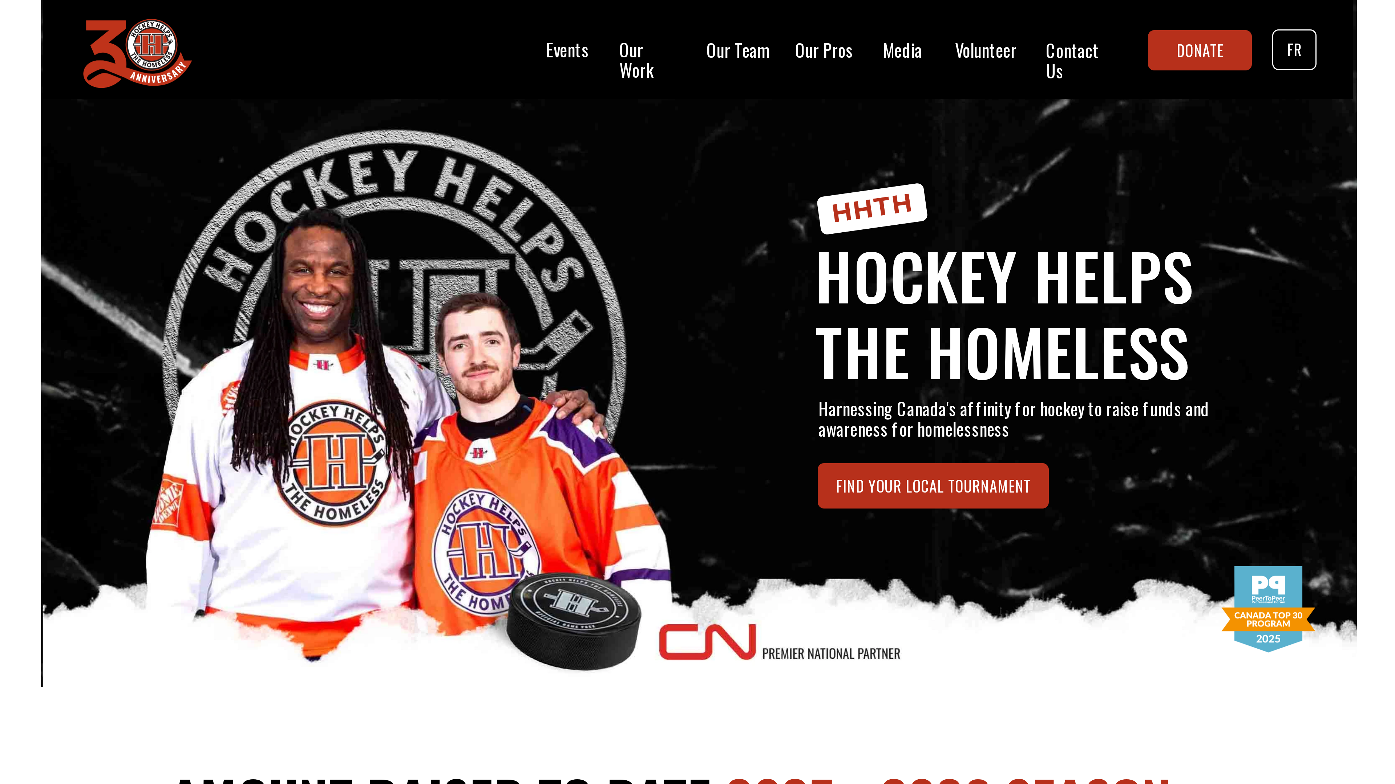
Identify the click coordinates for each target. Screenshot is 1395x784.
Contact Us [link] (1074, 60)
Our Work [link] (636, 59)
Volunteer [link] (986, 49)
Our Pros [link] (824, 49)
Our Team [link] (738, 49)
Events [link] (569, 49)
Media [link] (902, 49)
